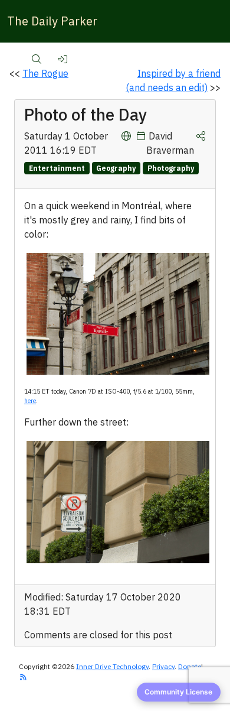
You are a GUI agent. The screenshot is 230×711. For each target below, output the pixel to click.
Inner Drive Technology (112, 666)
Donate (189, 666)
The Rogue (45, 73)
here (30, 401)
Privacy (163, 666)
